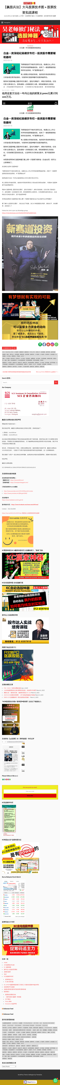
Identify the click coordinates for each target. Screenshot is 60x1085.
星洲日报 (34, 1037)
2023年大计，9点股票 (17, 1023)
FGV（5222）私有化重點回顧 (12, 688)
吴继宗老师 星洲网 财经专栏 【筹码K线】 (22, 1030)
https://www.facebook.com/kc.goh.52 (12, 500)
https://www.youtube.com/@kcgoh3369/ (15, 493)
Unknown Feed (8, 1009)
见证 (15, 348)
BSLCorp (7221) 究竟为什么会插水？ (46, 372)
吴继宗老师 (7, 972)
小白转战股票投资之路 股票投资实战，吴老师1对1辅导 (20, 690)
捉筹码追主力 (9, 979)
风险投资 (10, 1058)
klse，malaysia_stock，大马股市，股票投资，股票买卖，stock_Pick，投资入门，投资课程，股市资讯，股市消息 (28, 352)
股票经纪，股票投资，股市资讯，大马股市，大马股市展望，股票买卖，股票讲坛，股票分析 (23, 366)
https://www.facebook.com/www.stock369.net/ (24, 504)
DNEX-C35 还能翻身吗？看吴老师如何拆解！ (17, 697)
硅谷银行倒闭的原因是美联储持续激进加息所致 (17, 372)
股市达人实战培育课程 (10, 969)
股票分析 (23, 1045)
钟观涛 (12, 90)
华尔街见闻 (5, 1030)
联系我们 (6, 991)
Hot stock (36, 1023)
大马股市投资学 (11, 1032)
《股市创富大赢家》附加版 (13, 997)
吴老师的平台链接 (9, 987)
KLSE (41, 1023)
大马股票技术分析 (7, 348)
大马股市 (4, 1032)
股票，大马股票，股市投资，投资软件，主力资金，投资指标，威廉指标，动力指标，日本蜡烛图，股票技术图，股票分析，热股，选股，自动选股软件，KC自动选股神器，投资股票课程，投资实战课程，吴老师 (29, 359)
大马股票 (4, 1034)
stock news (38, 1025)
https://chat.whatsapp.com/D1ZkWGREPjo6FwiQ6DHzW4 (19, 213)
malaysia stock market (48, 1023)
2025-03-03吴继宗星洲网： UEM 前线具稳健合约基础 (19, 695)
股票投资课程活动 (10, 994)
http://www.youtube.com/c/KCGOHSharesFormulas (18, 491)
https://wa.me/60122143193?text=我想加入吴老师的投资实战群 (20, 513)
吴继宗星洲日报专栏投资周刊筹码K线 (15, 989)
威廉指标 (10, 1034)
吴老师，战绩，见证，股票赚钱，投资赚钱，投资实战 (45, 1030)
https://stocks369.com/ (17, 480)
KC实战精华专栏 (8, 976)
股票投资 (28, 1045)
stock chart (10, 1025)
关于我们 (8, 999)
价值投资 (55, 1027)
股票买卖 (18, 1045)
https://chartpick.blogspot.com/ (19, 482)
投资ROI (24, 1034)
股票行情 (53, 1052)
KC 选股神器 (7, 967)
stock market (18, 1025)
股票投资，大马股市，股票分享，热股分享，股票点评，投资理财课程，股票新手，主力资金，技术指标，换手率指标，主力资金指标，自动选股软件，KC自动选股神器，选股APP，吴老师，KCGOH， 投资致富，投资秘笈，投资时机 (29, 363)
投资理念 (29, 1034)
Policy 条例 (8, 1001)
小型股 (19, 1034)
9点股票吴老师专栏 (6, 1023)
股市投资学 (5, 1045)
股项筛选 (4, 1058)
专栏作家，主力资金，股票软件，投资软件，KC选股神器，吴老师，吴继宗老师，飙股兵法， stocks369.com (27, 1027)
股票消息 (4, 1052)
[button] (55, 1080)
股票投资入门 (35, 1045)
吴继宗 (10, 1030)
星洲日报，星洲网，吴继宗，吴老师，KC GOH (12, 1039)
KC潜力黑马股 (9, 981)
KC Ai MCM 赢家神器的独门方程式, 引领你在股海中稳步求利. (21, 984)
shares (4, 1025)
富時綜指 (15, 1034)
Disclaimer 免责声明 (11, 1004)
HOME (5, 962)
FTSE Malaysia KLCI (27, 1023)
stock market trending (28, 1025)
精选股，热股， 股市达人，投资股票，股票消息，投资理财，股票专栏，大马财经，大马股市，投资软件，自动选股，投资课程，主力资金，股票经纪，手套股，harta (29, 355)
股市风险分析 (12, 1045)
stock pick (44, 1025)
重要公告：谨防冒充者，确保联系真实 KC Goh (17, 692)
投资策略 (34, 1034)
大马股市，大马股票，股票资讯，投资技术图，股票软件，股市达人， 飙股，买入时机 (35, 1032)
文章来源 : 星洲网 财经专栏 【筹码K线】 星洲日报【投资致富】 (16, 1037)
